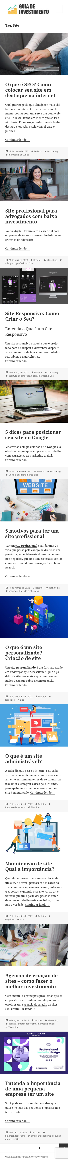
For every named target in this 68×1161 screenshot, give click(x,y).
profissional (22, 263)
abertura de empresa (19, 375)
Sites (38, 807)
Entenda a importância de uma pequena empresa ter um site (33, 1088)
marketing (14, 154)
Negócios (10, 699)
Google (12, 474)
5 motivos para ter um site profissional (32, 533)
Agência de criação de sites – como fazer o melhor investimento (31, 981)
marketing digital (46, 1023)
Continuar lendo (17, 139)
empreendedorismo (41, 1135)
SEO (22, 154)
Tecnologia (54, 587)
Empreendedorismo (15, 807)
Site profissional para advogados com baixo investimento (31, 216)
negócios (13, 591)
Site (27, 154)
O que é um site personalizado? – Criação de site (25, 652)
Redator (38, 151)
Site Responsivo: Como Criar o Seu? (32, 316)
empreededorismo (27, 1023)
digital (34, 375)
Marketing (52, 151)
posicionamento (25, 474)
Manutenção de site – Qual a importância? (30, 866)
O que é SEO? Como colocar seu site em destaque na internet (30, 90)
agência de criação (35, 1004)
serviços (9, 1026)
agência (13, 1023)
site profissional (32, 591)
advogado (10, 263)
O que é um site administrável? (23, 759)
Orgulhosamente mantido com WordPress (26, 1156)
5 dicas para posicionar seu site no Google (33, 435)
